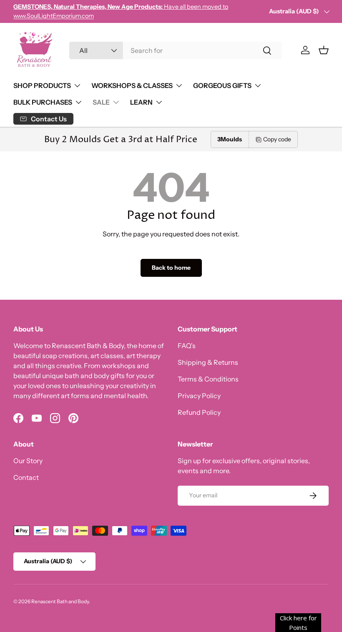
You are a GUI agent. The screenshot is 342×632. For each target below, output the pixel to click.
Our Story (28, 460)
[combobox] (175, 50)
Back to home (171, 267)
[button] (323, 50)
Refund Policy (199, 412)
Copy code (277, 139)
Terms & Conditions (208, 379)
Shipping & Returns (208, 362)
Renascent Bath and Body (60, 601)
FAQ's (187, 345)
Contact (26, 477)
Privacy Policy (199, 395)
